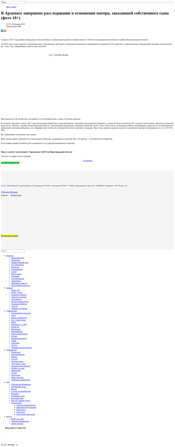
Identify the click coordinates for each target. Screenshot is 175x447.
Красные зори (17, 398)
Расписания (16, 403)
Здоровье (15, 276)
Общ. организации (19, 334)
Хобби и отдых (17, 368)
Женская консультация (26, 407)
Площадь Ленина (18, 295)
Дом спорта (16, 299)
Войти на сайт (17, 419)
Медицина (15, 329)
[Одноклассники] (5, 31)
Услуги (14, 345)
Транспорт (15, 352)
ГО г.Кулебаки (17, 265)
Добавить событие (19, 308)
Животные (16, 371)
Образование (17, 269)
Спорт (14, 272)
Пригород (20, 412)
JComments (87, 161)
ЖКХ (13, 322)
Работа (14, 357)
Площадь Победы (19, 304)
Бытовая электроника (20, 366)
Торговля (15, 343)
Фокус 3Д (15, 290)
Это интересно (17, 279)
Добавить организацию (21, 348)
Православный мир (19, 262)
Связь (13, 341)
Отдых (14, 336)
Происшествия (17, 258)
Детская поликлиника (26, 405)
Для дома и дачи (18, 364)
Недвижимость (17, 354)
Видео (14, 389)
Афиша (9, 288)
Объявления (11, 350)
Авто (13, 315)
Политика (15, 260)
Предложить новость (10, 163)
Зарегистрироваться (20, 421)
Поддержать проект (9, 236)
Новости (10, 255)
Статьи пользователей (21, 391)
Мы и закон (11, 7)
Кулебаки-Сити (18, 396)
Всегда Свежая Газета (20, 400)
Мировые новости (19, 283)
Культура (15, 267)
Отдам (14, 373)
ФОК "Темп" (17, 292)
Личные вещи (17, 361)
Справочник (11, 311)
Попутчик (15, 375)
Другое (14, 306)
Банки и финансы (19, 318)
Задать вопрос (17, 423)
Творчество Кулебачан (21, 384)
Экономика (16, 281)
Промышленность (19, 338)
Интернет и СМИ (19, 325)
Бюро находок (17, 377)
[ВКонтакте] (2, 31)
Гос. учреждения (18, 320)
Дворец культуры (18, 297)
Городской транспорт (25, 414)
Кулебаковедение (18, 387)
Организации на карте (21, 313)
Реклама (14, 394)
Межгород (20, 410)
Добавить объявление (20, 380)
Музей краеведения (19, 302)
